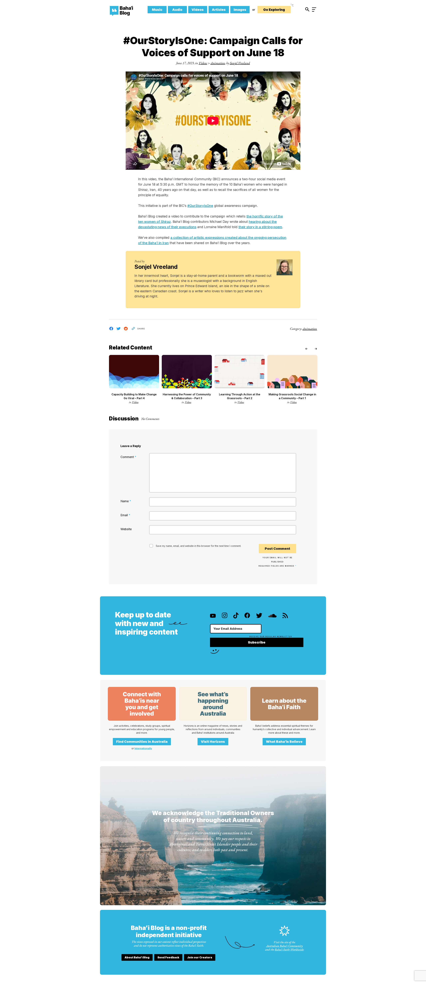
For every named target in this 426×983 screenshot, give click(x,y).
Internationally (143, 748)
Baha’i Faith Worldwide (289, 949)
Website (126, 529)
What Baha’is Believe (284, 742)
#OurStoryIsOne (200, 206)
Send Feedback (168, 957)
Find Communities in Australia (142, 742)
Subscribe (256, 642)
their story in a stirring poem (260, 227)
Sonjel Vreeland (240, 63)
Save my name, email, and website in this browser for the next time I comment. (198, 545)
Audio (177, 10)
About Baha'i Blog (137, 957)
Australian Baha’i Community (284, 946)
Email (125, 515)
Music (157, 10)
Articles (219, 10)
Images (240, 10)
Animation (218, 63)
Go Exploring (274, 10)
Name (125, 501)
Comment (128, 457)
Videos (198, 10)
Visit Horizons (213, 742)
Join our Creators (199, 957)
